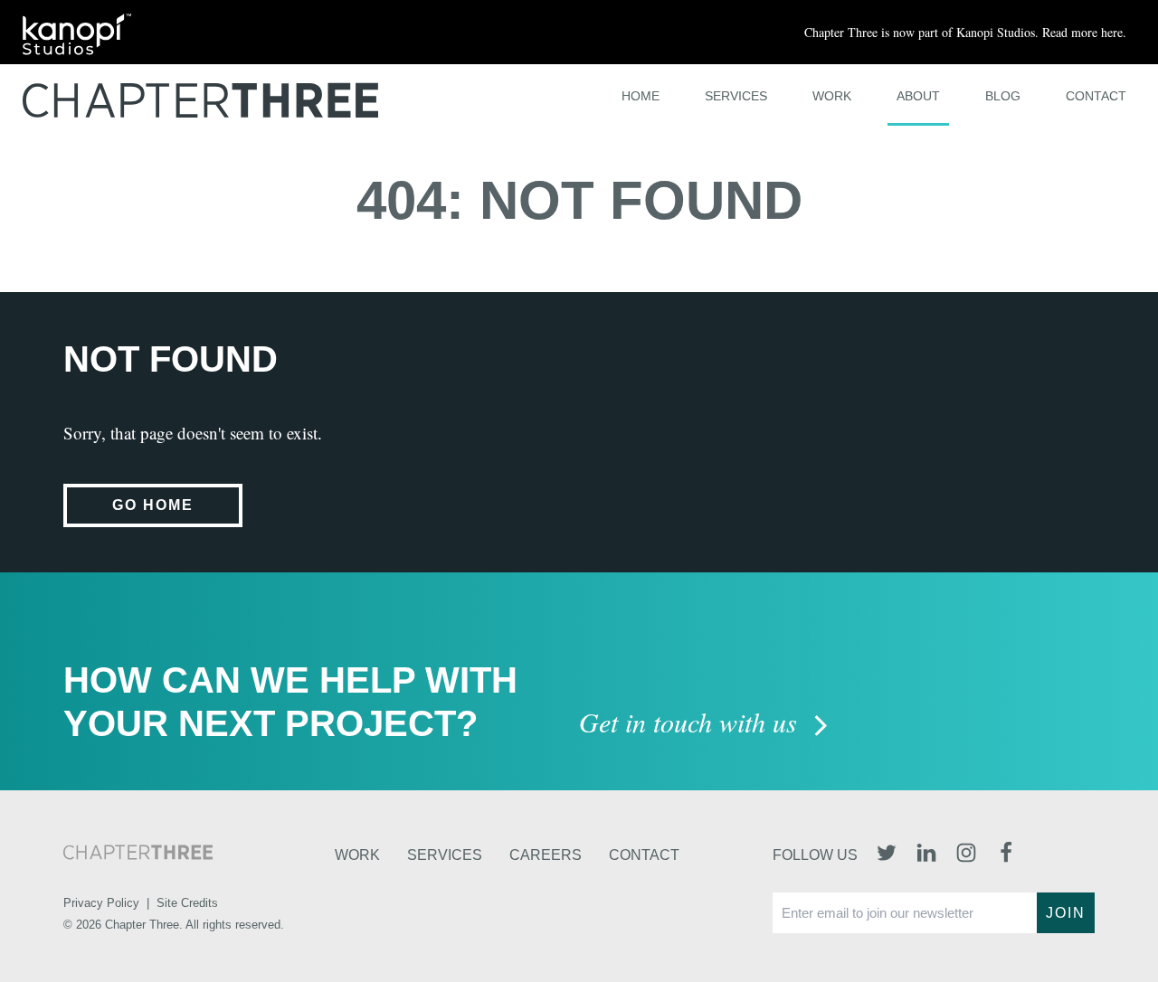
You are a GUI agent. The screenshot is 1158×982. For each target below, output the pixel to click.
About (918, 96)
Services (736, 96)
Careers (545, 855)
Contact (1096, 96)
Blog (1002, 96)
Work (831, 96)
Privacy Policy (101, 903)
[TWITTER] (886, 854)
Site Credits (187, 903)
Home (641, 96)
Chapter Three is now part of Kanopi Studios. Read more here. (965, 32)
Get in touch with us (691, 724)
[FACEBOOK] (1006, 854)
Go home (153, 505)
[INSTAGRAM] (966, 854)
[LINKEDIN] (926, 854)
